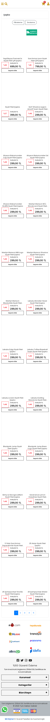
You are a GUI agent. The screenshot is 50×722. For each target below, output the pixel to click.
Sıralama (31, 22)
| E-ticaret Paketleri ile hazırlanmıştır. (25, 719)
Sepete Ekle (12, 70)
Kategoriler (25, 685)
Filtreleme (18, 22)
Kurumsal (25, 677)
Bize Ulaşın (25, 692)
